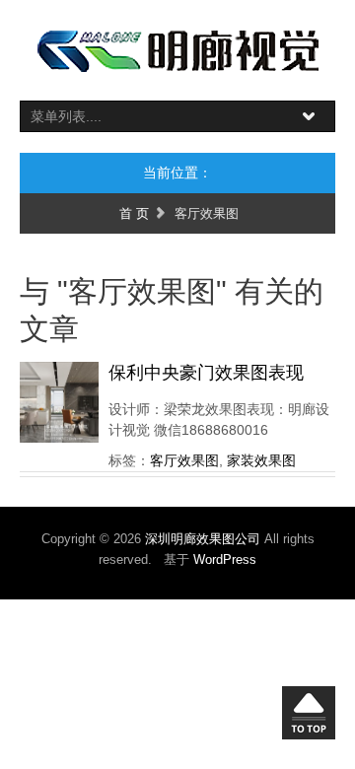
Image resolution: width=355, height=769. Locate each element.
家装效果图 (261, 460)
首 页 (134, 213)
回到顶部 (308, 712)
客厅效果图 (184, 460)
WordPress (224, 559)
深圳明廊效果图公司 (204, 538)
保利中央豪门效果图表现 (206, 373)
